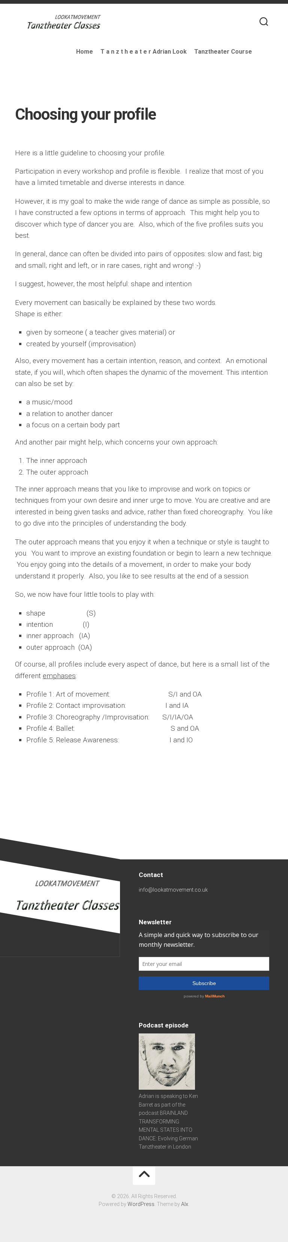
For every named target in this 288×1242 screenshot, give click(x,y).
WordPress (141, 1204)
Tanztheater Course (223, 51)
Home (84, 51)
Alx (184, 1204)
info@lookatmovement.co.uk (173, 890)
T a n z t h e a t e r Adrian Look (143, 51)
